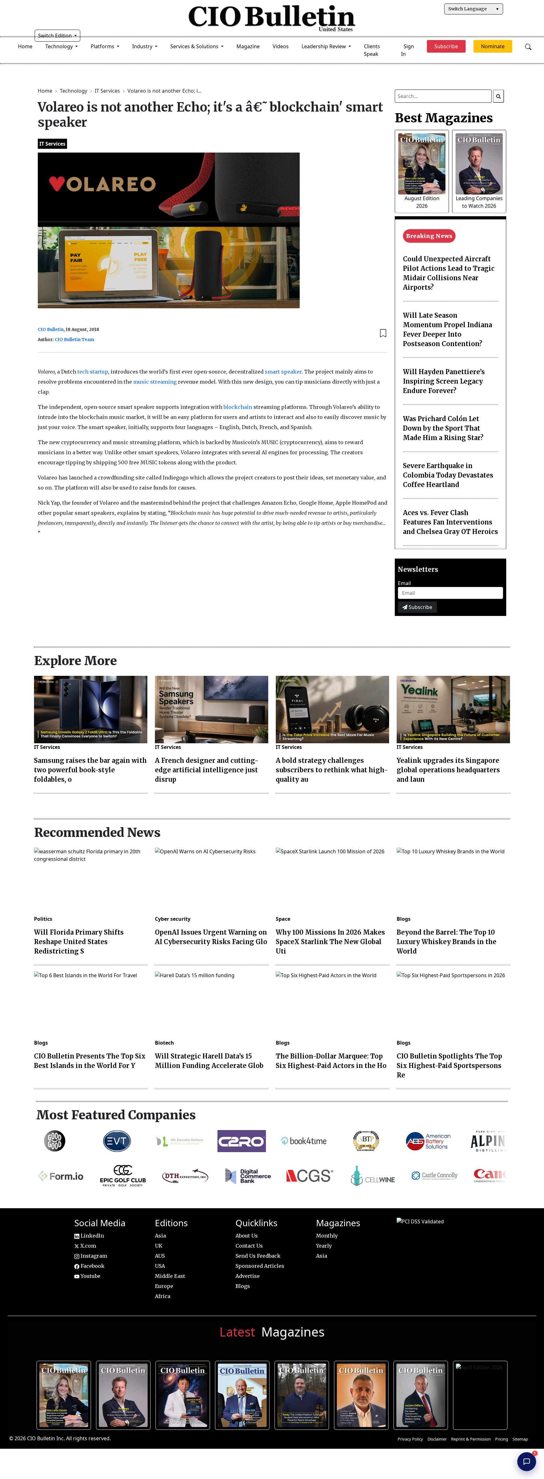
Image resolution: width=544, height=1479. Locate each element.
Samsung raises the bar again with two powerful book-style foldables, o (90, 770)
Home (25, 46)
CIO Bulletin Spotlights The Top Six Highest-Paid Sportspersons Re (449, 1065)
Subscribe (419, 607)
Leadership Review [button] (324, 46)
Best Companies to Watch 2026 (242, 1394)
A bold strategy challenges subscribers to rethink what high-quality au (332, 770)
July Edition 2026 (183, 1394)
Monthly (327, 1235)
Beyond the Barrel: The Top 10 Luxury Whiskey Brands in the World (446, 941)
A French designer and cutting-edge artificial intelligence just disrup (206, 770)
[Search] (498, 96)
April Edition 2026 (481, 1394)
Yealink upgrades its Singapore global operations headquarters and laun (448, 770)
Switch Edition (55, 35)
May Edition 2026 (421, 1394)
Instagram (93, 1256)
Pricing (501, 1439)
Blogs (404, 918)
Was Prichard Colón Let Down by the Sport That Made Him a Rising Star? (443, 428)
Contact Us (249, 1246)
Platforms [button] (103, 46)
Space (283, 918)
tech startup (92, 371)
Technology (74, 90)
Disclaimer (437, 1439)
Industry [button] (143, 46)
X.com (87, 1246)
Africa (162, 1296)
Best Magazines (444, 117)
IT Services (108, 90)
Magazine (248, 46)
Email (404, 583)
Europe (164, 1286)
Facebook (92, 1266)
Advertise (247, 1276)
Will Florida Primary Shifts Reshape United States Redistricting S (79, 941)
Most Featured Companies (116, 1114)
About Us (246, 1235)
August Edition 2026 (64, 1394)
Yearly (324, 1246)
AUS (160, 1256)
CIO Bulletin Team (74, 339)
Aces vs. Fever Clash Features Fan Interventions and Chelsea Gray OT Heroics (450, 522)
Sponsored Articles (259, 1266)
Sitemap (520, 1439)
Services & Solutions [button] (195, 46)
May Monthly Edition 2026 (361, 1394)
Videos (281, 46)
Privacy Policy (410, 1439)
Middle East (170, 1276)
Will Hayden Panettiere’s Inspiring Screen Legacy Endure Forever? (444, 381)
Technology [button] (59, 46)
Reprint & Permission (471, 1439)
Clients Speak (372, 50)
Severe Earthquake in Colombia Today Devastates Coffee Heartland (448, 475)
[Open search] (528, 46)
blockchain (238, 407)
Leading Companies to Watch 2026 (123, 1394)
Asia (160, 1235)
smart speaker (283, 371)
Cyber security (172, 918)
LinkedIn (91, 1235)
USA (160, 1266)
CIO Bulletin (51, 329)
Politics (43, 918)
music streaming (155, 382)
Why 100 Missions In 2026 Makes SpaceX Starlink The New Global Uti (330, 941)
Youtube (89, 1276)
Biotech (164, 1042)
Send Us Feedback (257, 1256)
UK (158, 1246)
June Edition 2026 (302, 1394)
